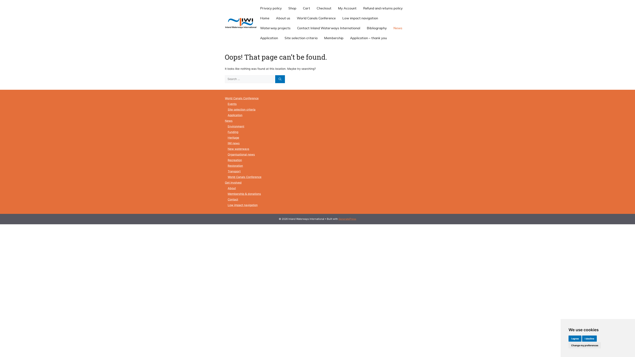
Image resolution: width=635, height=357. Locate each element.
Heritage (233, 137)
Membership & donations (244, 194)
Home (264, 18)
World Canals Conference (316, 18)
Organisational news (241, 154)
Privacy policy (271, 8)
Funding (233, 132)
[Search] (280, 79)
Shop (292, 8)
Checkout (324, 8)
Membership (333, 38)
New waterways (238, 149)
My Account (347, 8)
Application (269, 38)
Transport (234, 171)
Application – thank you (368, 38)
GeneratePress (347, 218)
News (397, 28)
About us (283, 18)
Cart (306, 8)
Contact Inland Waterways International (328, 28)
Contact (233, 199)
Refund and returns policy (383, 8)
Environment (236, 126)
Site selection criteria (301, 38)
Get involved (233, 182)
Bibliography (377, 28)
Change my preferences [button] (584, 345)
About (232, 188)
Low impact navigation (360, 18)
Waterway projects (275, 28)
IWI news (234, 143)
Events (232, 104)
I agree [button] (575, 338)
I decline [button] (589, 338)
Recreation (235, 160)
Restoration (235, 165)
